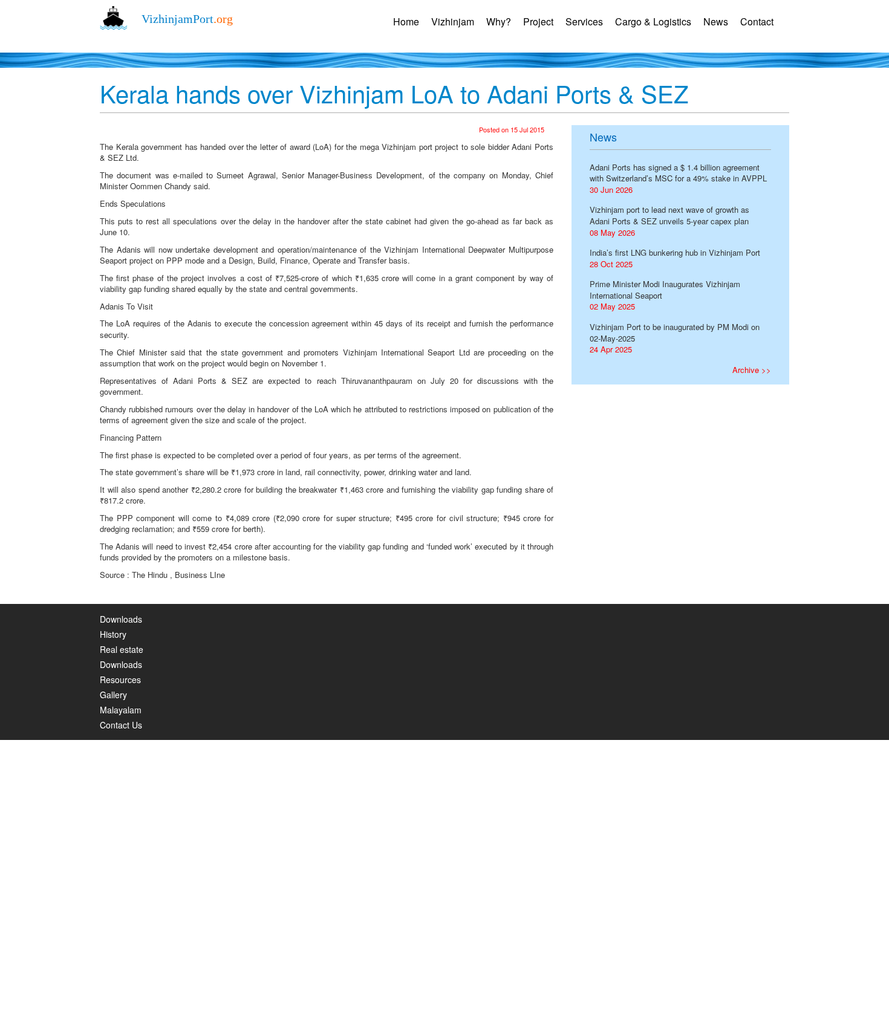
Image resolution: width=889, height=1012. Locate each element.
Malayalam (121, 710)
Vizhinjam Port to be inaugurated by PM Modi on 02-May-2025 (675, 332)
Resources (120, 679)
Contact (756, 21)
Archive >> (751, 369)
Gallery (113, 695)
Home (406, 21)
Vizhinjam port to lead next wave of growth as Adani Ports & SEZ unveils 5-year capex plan (669, 215)
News (715, 21)
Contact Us (121, 725)
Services (584, 21)
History (113, 634)
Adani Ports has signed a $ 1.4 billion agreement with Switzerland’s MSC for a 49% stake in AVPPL (678, 172)
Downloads (121, 619)
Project (538, 21)
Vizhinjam (452, 21)
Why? (498, 21)
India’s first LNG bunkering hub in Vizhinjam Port (675, 252)
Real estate (121, 649)
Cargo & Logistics (653, 21)
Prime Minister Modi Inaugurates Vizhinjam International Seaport (665, 289)
